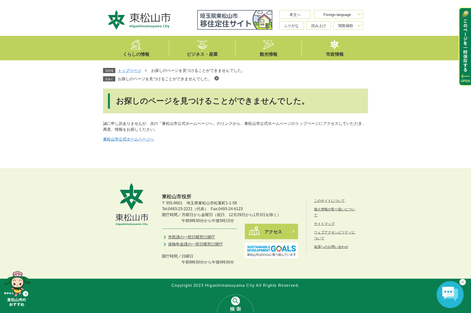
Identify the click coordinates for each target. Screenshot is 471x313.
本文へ (295, 15)
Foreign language (337, 15)
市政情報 (335, 54)
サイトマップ (324, 224)
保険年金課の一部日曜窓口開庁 (195, 244)
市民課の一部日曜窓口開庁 (191, 237)
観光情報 (268, 54)
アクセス (273, 231)
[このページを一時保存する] (465, 46)
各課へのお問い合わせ (331, 247)
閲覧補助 (345, 26)
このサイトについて (329, 201)
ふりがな (291, 26)
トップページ (129, 70)
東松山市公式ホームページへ (128, 139)
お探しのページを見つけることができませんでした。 (165, 79)
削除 (216, 78)
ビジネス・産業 (202, 54)
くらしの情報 (136, 54)
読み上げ (318, 26)
